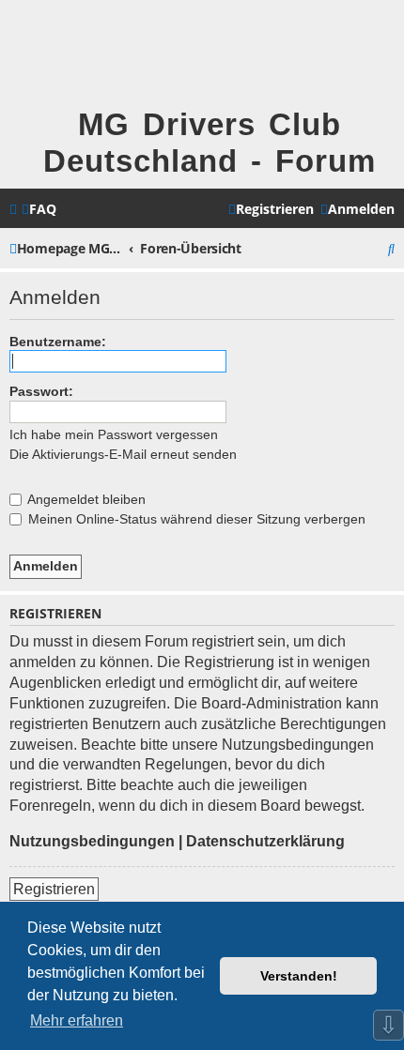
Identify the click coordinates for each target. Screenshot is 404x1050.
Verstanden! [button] (298, 975)
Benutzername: (57, 341)
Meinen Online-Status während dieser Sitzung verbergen (194, 518)
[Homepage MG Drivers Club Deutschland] (41, 53)
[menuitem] (39, 208)
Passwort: (41, 391)
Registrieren (54, 889)
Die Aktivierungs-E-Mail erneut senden (123, 454)
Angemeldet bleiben (85, 499)
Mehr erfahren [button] (76, 1020)
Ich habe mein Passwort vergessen (113, 434)
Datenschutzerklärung (265, 841)
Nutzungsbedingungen (92, 841)
